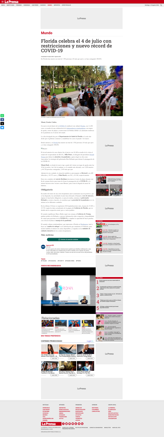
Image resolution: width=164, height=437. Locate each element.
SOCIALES (62, 415)
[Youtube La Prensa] (72, 423)
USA (44, 416)
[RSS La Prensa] (82, 423)
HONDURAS (46, 408)
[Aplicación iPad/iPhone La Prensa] (76, 423)
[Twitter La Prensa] (66, 423)
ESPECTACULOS (64, 409)
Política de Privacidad (81, 427)
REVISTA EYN (112, 416)
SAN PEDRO (46, 409)
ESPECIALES (79, 411)
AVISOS (78, 420)
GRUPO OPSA (112, 405)
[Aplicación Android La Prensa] (79, 423)
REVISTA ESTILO (113, 413)
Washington (84, 224)
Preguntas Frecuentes (68, 428)
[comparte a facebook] (2, 119)
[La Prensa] (49, 423)
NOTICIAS (46, 405)
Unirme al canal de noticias (69, 239)
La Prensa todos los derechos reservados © (51, 428)
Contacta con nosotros (96, 427)
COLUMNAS (95, 409)
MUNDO (45, 415)
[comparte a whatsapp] (2, 115)
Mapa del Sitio (116, 427)
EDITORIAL (95, 408)
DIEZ (109, 411)
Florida (82, 126)
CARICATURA (96, 411)
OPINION (94, 405)
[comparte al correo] (2, 127)
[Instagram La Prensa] (69, 423)
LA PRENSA (111, 408)
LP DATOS (78, 415)
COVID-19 (62, 126)
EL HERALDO (112, 409)
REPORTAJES (79, 413)
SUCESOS (45, 413)
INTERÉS (61, 405)
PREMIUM (79, 405)
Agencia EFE (58, 56)
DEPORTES (62, 408)
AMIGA (61, 413)
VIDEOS (78, 416)
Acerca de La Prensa (68, 427)
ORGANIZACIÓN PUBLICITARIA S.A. (51, 432)
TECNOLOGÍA (63, 416)
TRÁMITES (79, 418)
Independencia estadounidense (76, 128)
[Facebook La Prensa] (63, 423)
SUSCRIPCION (112, 418)
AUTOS (61, 418)
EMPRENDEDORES (64, 411)
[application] (68, 290)
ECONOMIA (46, 411)
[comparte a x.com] (2, 123)
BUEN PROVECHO (113, 415)
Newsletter (107, 427)
